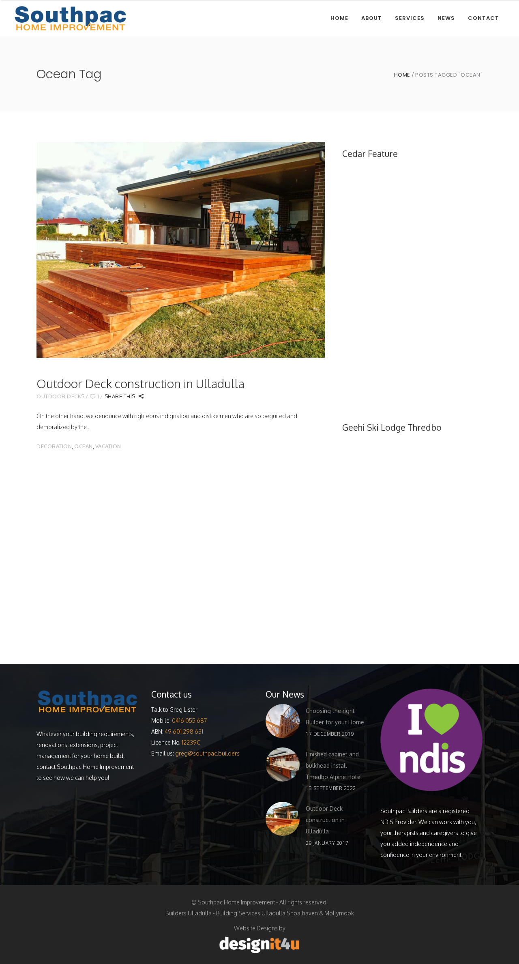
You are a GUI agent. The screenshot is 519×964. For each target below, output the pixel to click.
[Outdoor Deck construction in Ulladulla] (180, 250)
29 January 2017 (327, 842)
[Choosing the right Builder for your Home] (283, 721)
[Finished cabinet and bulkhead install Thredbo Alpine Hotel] (283, 764)
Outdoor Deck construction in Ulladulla (140, 383)
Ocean (83, 446)
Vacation (108, 446)
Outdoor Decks (60, 396)
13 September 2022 (331, 788)
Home (402, 74)
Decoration (54, 446)
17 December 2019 (330, 733)
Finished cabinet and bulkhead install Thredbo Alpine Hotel (334, 765)
